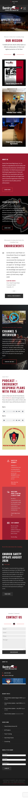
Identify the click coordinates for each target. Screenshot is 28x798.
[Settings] (23, 411)
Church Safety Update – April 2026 (13, 703)
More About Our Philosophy (14, 483)
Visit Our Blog (14, 537)
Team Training (8, 734)
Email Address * (5, 762)
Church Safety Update (9, 713)
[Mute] (16, 411)
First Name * (5, 754)
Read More (7, 594)
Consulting (7, 741)
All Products (7, 730)
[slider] (9, 411)
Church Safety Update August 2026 (12, 557)
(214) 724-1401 (15, 1)
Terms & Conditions (19, 783)
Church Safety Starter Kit (15, 514)
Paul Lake (7, 564)
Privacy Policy (7, 783)
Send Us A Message (9, 675)
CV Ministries (8, 398)
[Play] (4, 411)
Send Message (14, 652)
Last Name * (5, 758)
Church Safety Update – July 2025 (12, 708)
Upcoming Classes (9, 737)
